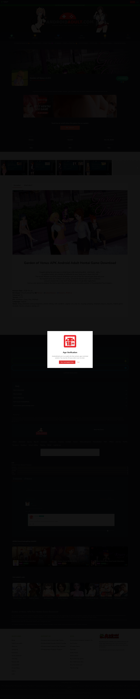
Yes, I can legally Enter (67, 362)
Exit (78, 362)
